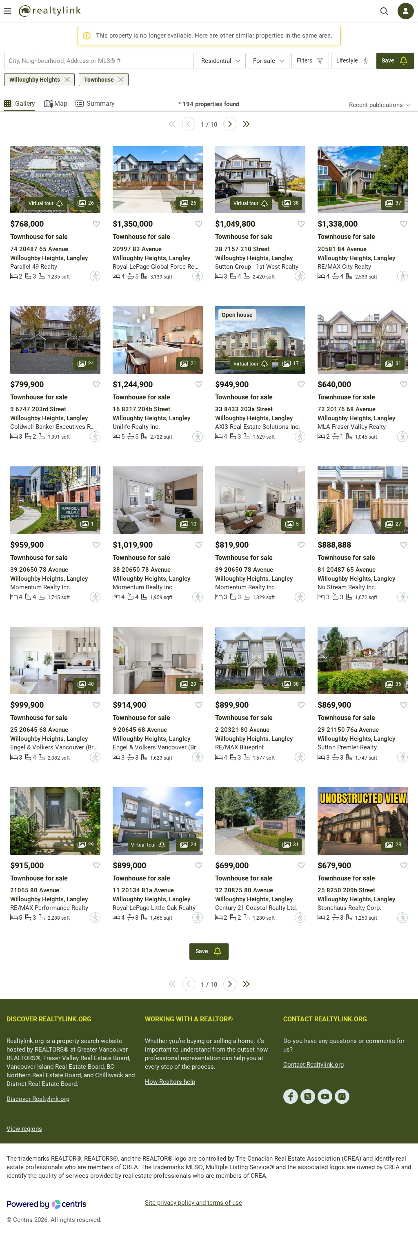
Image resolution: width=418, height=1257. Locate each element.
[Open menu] (8, 11)
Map (60, 103)
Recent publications (376, 105)
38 (296, 203)
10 (193, 524)
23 (398, 844)
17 (296, 363)
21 (193, 363)
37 (398, 203)
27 (398, 524)
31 (398, 363)
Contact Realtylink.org (313, 1064)
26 (91, 203)
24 (91, 363)
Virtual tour (41, 203)
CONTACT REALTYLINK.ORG (325, 1019)
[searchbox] (94, 60)
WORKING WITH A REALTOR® (189, 1019)
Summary (101, 103)
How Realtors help (170, 1081)
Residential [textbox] (216, 61)
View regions (24, 1128)
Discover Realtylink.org (38, 1099)
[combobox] (99, 61)
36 (398, 684)
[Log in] (406, 11)
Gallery (25, 103)
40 (91, 684)
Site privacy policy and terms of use (193, 1202)
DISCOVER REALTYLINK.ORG (49, 1019)
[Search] (384, 11)
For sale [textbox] (264, 61)
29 (193, 684)
